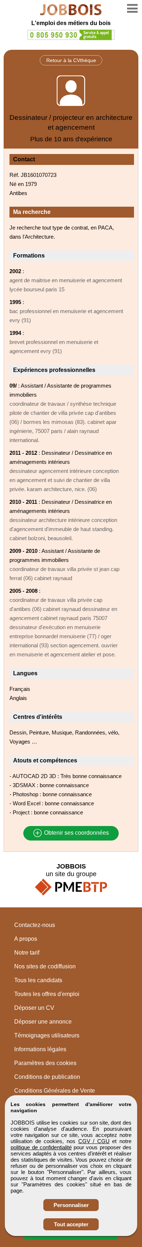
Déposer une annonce (43, 1022)
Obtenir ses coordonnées (76, 833)
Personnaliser (71, 1205)
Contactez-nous (34, 925)
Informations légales (40, 1049)
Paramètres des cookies (45, 1063)
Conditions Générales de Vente (54, 1091)
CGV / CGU (94, 1141)
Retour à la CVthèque (71, 60)
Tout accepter (71, 1224)
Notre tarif (26, 953)
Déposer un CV (34, 1008)
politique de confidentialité (41, 1147)
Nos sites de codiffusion (45, 966)
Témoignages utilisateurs (46, 1035)
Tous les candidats (38, 980)
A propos (25, 939)
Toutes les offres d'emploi (46, 994)
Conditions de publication (47, 1077)
